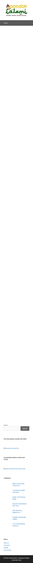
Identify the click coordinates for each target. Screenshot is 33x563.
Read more (9, 153)
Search (6, 425)
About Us (6, 543)
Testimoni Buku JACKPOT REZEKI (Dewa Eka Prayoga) (16, 80)
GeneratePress (16, 560)
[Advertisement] (16, 43)
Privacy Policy (7, 550)
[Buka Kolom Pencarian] (30, 23)
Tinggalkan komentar (12, 157)
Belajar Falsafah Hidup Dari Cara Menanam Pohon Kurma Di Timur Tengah (15, 340)
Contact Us (7, 545)
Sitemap (6, 547)
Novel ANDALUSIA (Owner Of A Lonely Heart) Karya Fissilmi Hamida (14, 252)
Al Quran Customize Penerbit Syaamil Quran (16, 166)
